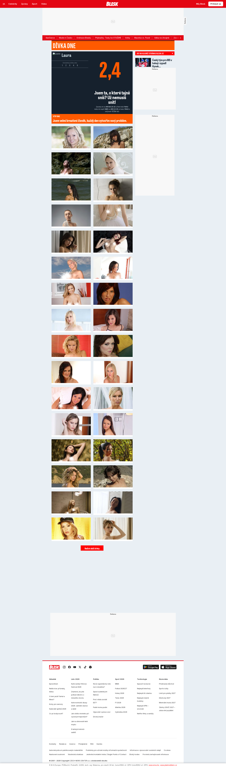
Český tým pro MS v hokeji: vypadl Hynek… (162, 63)
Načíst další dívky (92, 548)
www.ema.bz (154, 765)
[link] (64, 667)
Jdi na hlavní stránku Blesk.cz (150, 53)
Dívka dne (64, 45)
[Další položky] (180, 38)
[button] (151, 667)
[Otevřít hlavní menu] (4, 4)
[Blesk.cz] (112, 4)
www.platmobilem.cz (168, 765)
